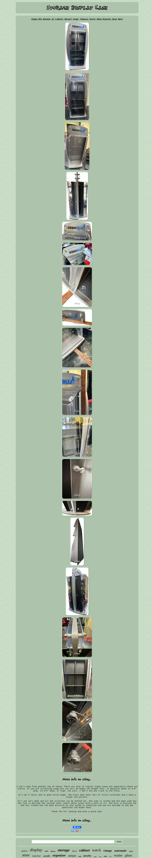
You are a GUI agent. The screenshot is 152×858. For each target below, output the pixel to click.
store (26, 855)
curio (95, 856)
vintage (107, 850)
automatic (120, 850)
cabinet (84, 850)
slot (110, 856)
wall (79, 856)
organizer (59, 855)
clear (131, 851)
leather (36, 856)
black (74, 851)
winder (118, 855)
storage (64, 850)
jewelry (87, 855)
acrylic (46, 856)
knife (105, 856)
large (100, 856)
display (36, 850)
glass (128, 855)
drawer (53, 851)
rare (46, 851)
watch (96, 850)
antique (72, 855)
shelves (24, 851)
